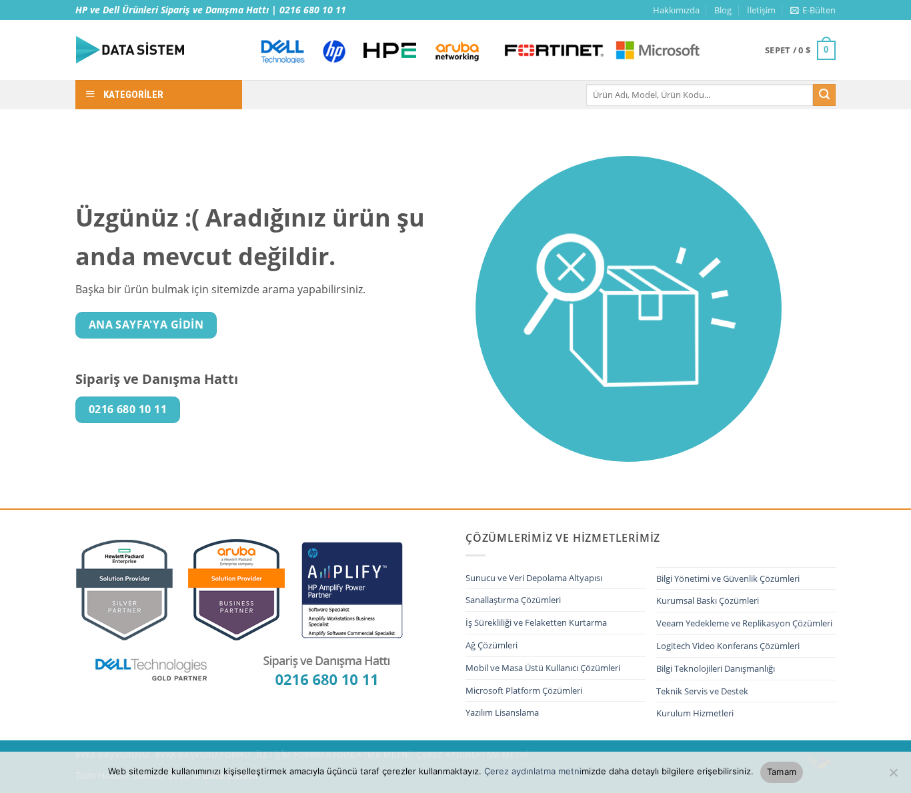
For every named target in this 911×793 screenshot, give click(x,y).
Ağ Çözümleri (492, 645)
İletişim (761, 10)
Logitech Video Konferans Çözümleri (728, 646)
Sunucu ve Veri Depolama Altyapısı (534, 578)
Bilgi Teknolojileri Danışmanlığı (715, 668)
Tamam (781, 771)
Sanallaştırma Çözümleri (513, 600)
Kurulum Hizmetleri (695, 713)
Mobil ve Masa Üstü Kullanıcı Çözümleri (543, 668)
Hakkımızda (676, 10)
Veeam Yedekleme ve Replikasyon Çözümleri (744, 623)
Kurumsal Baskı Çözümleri (707, 600)
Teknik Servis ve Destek (702, 691)
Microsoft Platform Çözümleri (524, 690)
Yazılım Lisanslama (502, 712)
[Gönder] (824, 95)
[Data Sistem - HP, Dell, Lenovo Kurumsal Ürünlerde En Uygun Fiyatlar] (155, 50)
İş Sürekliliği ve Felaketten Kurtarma (536, 622)
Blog (723, 10)
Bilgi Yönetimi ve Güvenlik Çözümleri (728, 578)
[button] (813, 10)
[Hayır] (893, 776)
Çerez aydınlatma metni (533, 771)
